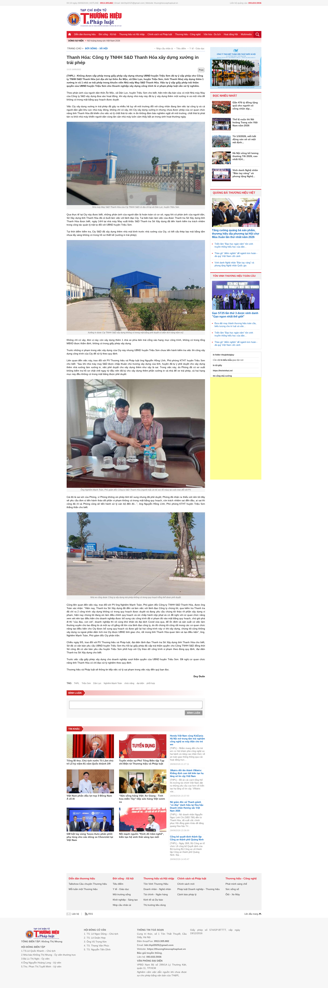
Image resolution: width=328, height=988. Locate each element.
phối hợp (151, 683)
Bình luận (193, 712)
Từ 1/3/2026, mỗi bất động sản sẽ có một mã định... (244, 139)
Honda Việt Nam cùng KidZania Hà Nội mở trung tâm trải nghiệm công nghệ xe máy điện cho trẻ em (187, 740)
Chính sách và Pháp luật (160, 34)
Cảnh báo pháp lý (186, 894)
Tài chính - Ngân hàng (156, 894)
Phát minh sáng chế (236, 883)
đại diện (140, 683)
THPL (76, 683)
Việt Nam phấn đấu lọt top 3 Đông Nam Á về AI (89, 797)
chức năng (129, 683)
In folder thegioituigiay (223, 355)
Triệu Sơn (86, 683)
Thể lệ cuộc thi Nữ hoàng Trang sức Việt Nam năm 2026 (245, 122)
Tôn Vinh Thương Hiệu (156, 883)
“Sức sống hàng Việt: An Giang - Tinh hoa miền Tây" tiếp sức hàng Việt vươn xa (142, 798)
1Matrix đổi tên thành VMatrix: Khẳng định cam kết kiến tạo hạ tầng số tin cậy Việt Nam (186, 773)
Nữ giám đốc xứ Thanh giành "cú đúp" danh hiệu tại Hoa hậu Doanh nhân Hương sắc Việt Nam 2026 (186, 806)
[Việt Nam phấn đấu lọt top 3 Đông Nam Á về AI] (90, 781)
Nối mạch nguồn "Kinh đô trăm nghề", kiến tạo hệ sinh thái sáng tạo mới (141, 835)
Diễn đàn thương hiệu (85, 34)
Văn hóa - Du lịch (212, 34)
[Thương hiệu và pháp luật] (42, 933)
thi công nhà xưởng (222, 376)
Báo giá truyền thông (149, 953)
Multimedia (246, 34)
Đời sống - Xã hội (107, 34)
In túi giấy (217, 365)
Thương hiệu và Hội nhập (132, 34)
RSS (90, 914)
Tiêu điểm (181, 48)
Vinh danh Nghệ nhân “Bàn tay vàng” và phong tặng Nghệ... (245, 173)
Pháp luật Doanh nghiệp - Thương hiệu (198, 889)
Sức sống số (232, 889)
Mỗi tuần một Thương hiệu (83, 889)
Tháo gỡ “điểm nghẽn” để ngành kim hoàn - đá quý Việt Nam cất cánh (236, 254)
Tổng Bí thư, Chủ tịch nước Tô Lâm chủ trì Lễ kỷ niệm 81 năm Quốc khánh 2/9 (90, 762)
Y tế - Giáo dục (196, 48)
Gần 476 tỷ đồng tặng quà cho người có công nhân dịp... (245, 105)
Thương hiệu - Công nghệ (188, 34)
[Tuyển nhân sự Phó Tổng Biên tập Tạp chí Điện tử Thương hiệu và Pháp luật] (142, 746)
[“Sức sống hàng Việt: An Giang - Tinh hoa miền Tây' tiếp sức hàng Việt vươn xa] (142, 781)
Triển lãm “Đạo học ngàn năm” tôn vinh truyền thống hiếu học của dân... (234, 245)
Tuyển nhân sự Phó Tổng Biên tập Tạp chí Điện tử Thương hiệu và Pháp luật (141, 762)
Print (201, 70)
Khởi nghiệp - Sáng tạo (125, 899)
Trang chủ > (75, 48)
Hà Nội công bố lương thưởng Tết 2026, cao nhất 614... (245, 156)
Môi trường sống (122, 894)
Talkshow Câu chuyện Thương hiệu (88, 883)
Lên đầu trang (251, 914)
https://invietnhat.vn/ (223, 370)
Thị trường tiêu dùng (155, 905)
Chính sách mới (185, 883)
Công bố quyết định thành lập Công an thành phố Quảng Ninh (187, 838)
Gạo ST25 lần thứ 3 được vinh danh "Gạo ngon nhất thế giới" (235, 315)
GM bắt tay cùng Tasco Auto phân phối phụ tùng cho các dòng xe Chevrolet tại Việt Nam (90, 837)
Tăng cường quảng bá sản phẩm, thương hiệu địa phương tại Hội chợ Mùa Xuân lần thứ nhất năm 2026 (235, 234)
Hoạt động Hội (231, 34)
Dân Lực (97, 683)
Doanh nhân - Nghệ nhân (157, 889)
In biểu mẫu (226, 360)
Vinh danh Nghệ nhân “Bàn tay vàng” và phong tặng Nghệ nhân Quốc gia (234, 264)
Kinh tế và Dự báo (153, 899)
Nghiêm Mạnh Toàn (113, 683)
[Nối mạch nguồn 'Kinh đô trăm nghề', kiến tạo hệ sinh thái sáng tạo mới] (142, 819)
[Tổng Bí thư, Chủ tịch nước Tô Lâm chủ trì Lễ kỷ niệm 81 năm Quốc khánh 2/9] (90, 746)
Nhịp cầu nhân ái (164, 48)
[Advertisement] (235, 428)
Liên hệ (75, 914)
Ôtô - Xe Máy (233, 894)
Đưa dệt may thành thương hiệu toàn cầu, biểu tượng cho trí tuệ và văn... (235, 325)
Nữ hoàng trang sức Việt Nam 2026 (103, 41)
